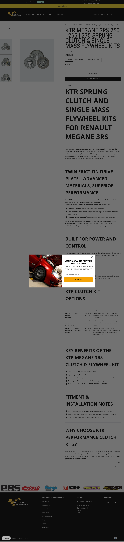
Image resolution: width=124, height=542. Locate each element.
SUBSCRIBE (78, 279)
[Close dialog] (92, 256)
